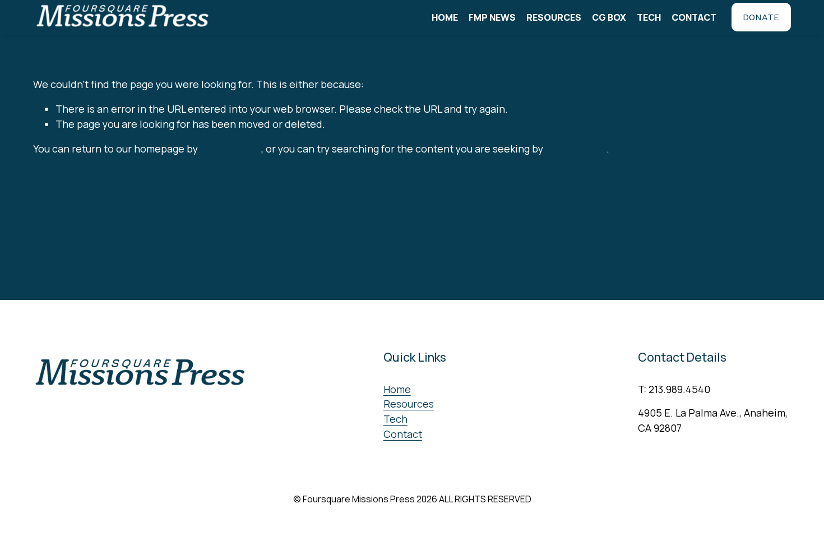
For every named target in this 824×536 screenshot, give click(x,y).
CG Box (609, 17)
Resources (553, 17)
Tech (649, 17)
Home (445, 17)
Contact (694, 17)
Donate (761, 17)
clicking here (230, 148)
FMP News (492, 17)
